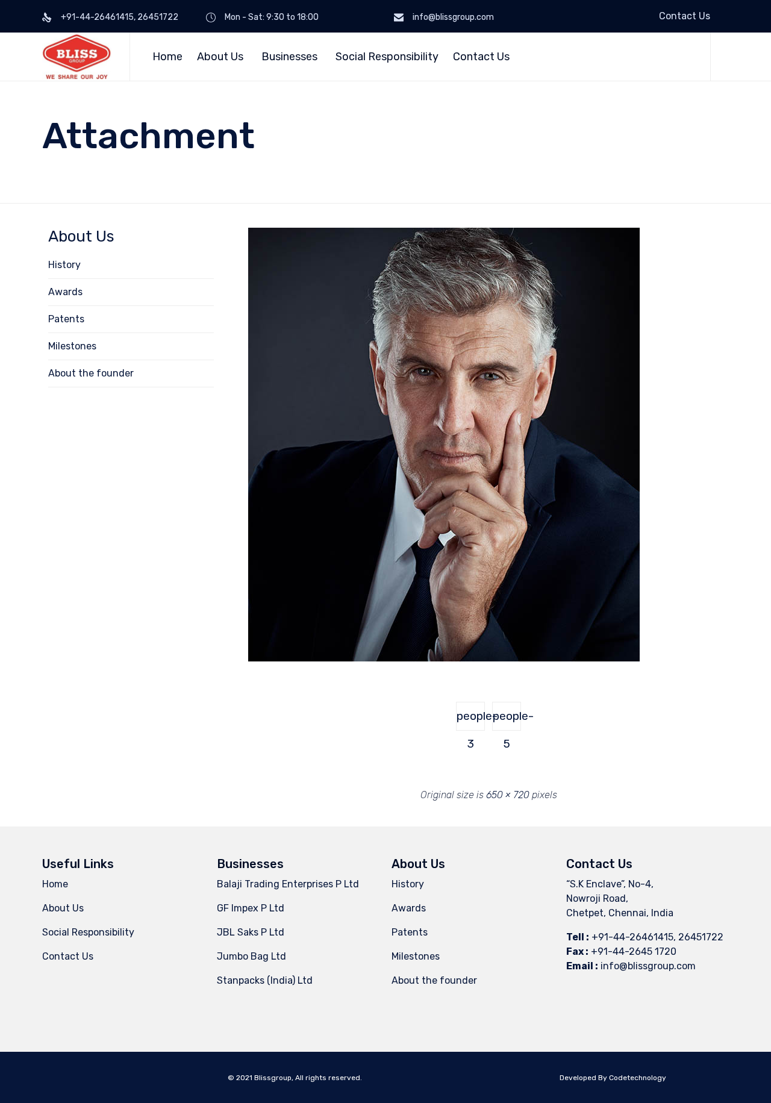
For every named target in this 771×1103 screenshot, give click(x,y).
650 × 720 (507, 795)
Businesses (289, 56)
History (64, 264)
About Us (220, 56)
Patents (66, 319)
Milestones (72, 346)
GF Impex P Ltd (250, 908)
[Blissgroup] (76, 57)
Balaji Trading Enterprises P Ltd (288, 884)
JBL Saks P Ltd (250, 932)
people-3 (471, 720)
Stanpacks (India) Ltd (265, 980)
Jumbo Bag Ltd (251, 956)
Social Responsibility (387, 56)
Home (167, 56)
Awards (65, 292)
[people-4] (444, 658)
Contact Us (684, 16)
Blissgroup (273, 1077)
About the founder (91, 373)
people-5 (507, 720)
